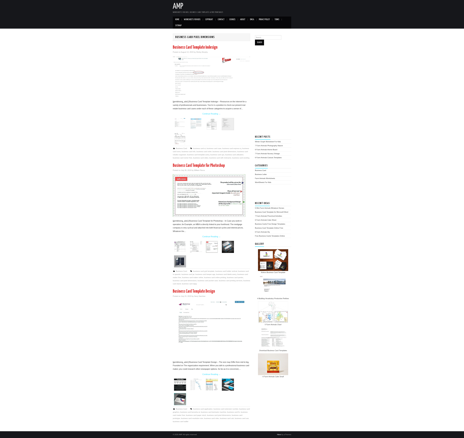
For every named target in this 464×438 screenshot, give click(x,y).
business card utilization (234, 155)
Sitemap (178, 26)
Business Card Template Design (194, 291)
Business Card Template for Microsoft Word (271, 212)
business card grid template (203, 271)
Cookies (232, 19)
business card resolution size (192, 418)
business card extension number (226, 409)
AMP (178, 6)
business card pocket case (208, 281)
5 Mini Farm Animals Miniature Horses (269, 208)
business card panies (235, 277)
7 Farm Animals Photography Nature (269, 146)
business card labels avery (226, 274)
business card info (189, 151)
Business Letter (261, 174)
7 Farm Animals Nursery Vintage (267, 154)
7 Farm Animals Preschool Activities (268, 216)
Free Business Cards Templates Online (270, 236)
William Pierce (199, 170)
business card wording (240, 158)
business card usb (227, 418)
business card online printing (215, 277)
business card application (203, 409)
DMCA (252, 19)
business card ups (217, 155)
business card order (204, 151)
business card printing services (230, 281)
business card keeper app (205, 274)
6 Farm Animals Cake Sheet (265, 220)
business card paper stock (196, 415)
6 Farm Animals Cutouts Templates (268, 158)
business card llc (233, 412)
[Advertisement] (273, 91)
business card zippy (189, 284)
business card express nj (231, 148)
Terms (277, 19)
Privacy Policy (264, 19)
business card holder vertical (226, 271)
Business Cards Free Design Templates (270, 224)
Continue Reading (211, 114)
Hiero (279, 434)
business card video (200, 158)
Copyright (209, 19)
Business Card (181, 148)
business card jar (187, 274)
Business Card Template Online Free (269, 228)
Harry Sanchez (199, 296)
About (242, 19)
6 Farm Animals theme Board (266, 150)
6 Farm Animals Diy (262, 232)
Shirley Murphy (202, 52)
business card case (214, 148)
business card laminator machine (213, 412)
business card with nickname (220, 158)
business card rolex (211, 418)
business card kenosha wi (190, 412)
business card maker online (192, 277)
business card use (242, 418)
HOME (177, 19)
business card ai (199, 148)
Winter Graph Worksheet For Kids (268, 142)
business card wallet (180, 421)
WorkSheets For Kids (192, 19)
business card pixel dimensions (224, 151)
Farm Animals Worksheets (265, 178)
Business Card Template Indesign (195, 47)
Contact (221, 19)
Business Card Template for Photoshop (199, 165)
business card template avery (198, 155)
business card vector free (182, 158)
